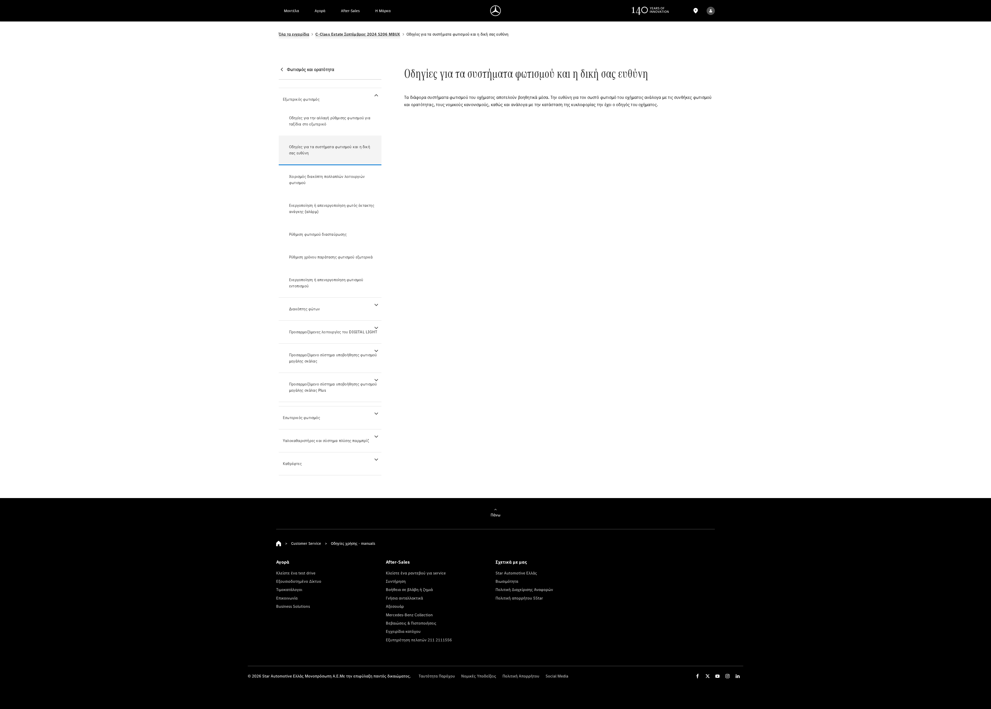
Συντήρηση (396, 581)
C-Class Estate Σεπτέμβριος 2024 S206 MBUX (357, 34)
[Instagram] (727, 676)
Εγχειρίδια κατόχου (403, 631)
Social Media (557, 676)
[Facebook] (697, 676)
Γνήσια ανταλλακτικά (404, 598)
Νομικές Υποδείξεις (478, 676)
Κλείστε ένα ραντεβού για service (416, 573)
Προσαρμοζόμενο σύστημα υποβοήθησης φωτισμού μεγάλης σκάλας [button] (333, 358)
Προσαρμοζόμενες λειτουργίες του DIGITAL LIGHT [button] (333, 332)
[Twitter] (708, 676)
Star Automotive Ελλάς (516, 573)
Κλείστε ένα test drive (295, 573)
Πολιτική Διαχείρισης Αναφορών (524, 589)
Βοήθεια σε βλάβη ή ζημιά (409, 589)
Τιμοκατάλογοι (289, 589)
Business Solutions (293, 606)
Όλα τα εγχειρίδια (294, 34)
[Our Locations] (695, 10)
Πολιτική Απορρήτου (520, 676)
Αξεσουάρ (395, 606)
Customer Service (306, 543)
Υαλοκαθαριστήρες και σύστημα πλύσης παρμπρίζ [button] (326, 440)
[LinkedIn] (737, 676)
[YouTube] (717, 676)
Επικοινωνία (287, 598)
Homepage (278, 543)
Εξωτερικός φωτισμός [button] (301, 99)
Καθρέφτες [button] (292, 463)
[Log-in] (711, 10)
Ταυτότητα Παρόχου (437, 676)
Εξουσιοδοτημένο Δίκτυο (298, 581)
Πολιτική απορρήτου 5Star (519, 598)
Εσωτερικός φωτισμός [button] (301, 417)
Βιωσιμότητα (507, 581)
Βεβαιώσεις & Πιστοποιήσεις (411, 623)
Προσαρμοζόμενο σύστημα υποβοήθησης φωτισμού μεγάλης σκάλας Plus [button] (333, 387)
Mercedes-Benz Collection (409, 614)
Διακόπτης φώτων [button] (304, 309)
